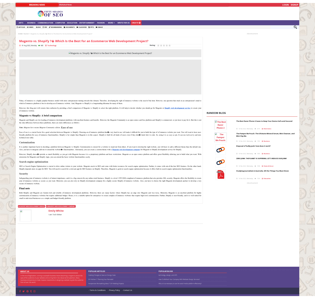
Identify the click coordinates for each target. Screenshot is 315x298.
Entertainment (86, 23)
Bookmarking (56, 27)
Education (72, 23)
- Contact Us (127, 290)
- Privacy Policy (114, 290)
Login (285, 4)
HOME (20, 34)
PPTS (92, 27)
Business (31, 23)
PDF (45, 27)
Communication (45, 23)
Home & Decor (268, 166)
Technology (51, 45)
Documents (70, 27)
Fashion (101, 23)
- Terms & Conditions (97, 290)
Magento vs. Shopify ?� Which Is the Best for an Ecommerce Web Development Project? (61, 34)
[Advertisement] (193, 13)
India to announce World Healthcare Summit (76, 5)
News (31, 27)
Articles (21, 27)
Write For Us (124, 23)
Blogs (38, 27)
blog (26, 34)
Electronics (267, 129)
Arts (21, 23)
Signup (294, 4)
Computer (60, 23)
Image (100, 27)
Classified (82, 27)
